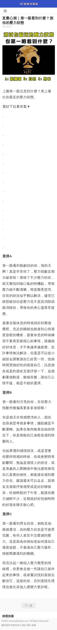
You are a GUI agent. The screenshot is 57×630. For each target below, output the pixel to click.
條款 (24, 625)
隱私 (29, 625)
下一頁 (28, 605)
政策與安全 (16, 625)
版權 (34, 625)
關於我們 (6, 625)
